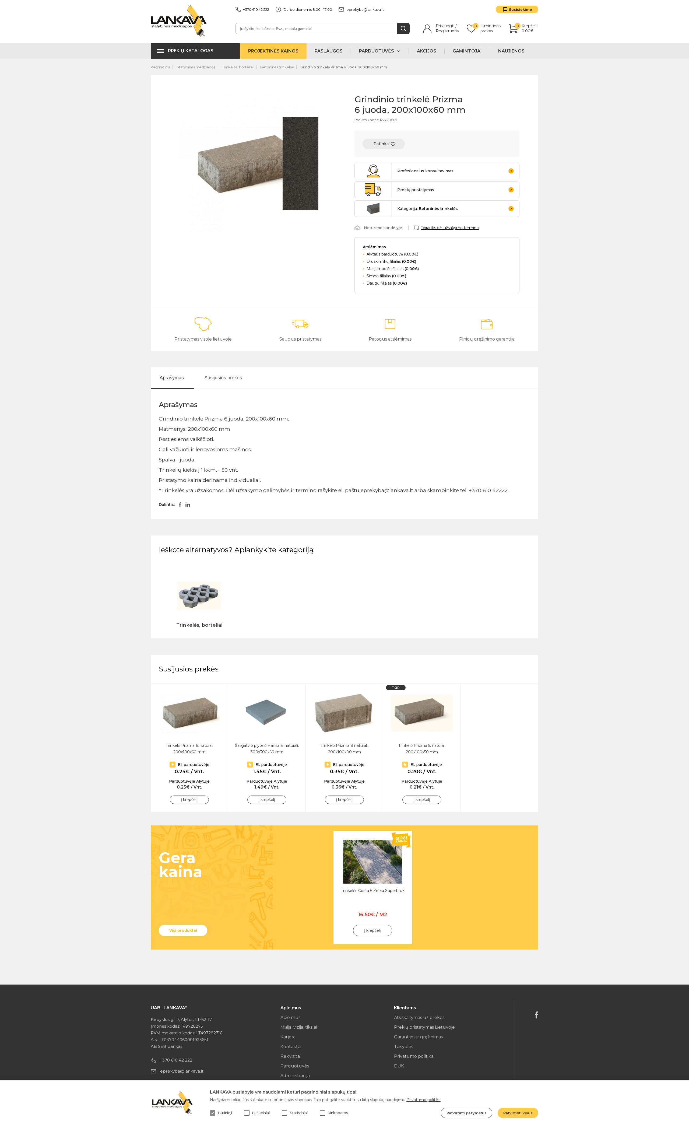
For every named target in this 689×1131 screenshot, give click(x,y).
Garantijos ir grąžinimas (418, 1036)
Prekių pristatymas (415, 189)
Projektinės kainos (273, 51)
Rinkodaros (338, 1113)
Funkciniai (261, 1113)
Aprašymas (172, 377)
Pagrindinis (160, 67)
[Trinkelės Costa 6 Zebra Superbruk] (373, 862)
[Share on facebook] (180, 504)
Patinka (381, 143)
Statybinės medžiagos (196, 67)
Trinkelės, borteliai (238, 67)
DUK (399, 1066)
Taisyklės (403, 1046)
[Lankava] (180, 21)
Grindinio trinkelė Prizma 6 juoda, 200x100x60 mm (343, 67)
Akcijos (426, 51)
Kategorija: (427, 208)
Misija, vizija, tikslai (298, 1027)
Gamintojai (467, 51)
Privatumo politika (414, 1056)
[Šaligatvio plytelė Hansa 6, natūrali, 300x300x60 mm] (267, 713)
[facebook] (536, 1014)
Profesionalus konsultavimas (425, 171)
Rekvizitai (290, 1056)
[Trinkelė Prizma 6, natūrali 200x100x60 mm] (189, 713)
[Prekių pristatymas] (373, 190)
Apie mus (290, 1017)
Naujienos (511, 51)
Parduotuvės (294, 1066)
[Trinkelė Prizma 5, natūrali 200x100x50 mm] (422, 713)
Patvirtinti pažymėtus (467, 1113)
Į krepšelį (189, 799)
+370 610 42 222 (256, 9)
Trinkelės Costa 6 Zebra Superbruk (373, 890)
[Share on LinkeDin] (187, 504)
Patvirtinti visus (518, 1113)
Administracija (295, 1075)
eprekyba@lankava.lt (365, 9)
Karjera (288, 1036)
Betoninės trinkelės (277, 67)
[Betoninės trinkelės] (373, 209)
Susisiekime (520, 9)
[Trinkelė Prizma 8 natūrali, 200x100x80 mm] (344, 713)
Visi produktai (183, 930)
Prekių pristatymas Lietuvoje (424, 1027)
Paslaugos (329, 51)
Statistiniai (299, 1113)
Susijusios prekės (223, 377)
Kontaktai (290, 1046)
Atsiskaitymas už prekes (419, 1017)
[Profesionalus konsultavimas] (373, 171)
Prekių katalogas (190, 50)
